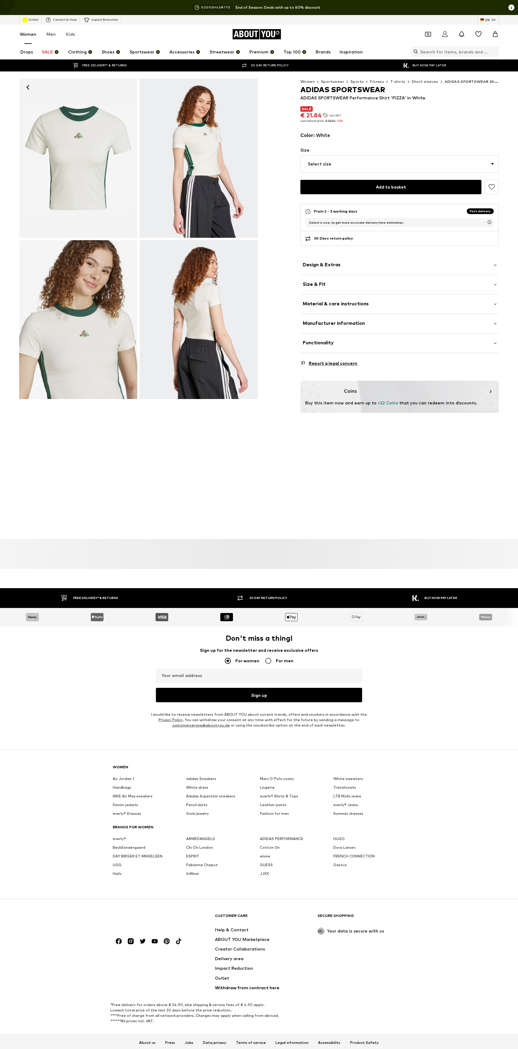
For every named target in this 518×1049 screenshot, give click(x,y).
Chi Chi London (199, 847)
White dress (197, 787)
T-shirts (397, 81)
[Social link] (118, 941)
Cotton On (270, 847)
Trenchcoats (344, 787)
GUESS (266, 865)
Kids (70, 34)
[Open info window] (511, 8)
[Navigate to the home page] (145, 918)
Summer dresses (348, 813)
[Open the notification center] (461, 34)
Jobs (189, 1042)
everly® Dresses (127, 813)
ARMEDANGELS (200, 838)
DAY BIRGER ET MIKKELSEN (137, 856)
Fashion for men (274, 813)
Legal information (291, 1042)
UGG (117, 865)
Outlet (33, 19)
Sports (357, 81)
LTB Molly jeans (347, 796)
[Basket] (495, 34)
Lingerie (267, 787)
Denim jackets (125, 805)
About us (147, 1042)
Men (51, 34)
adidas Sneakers (201, 778)
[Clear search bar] (494, 51)
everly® (119, 838)
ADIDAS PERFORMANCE (281, 838)
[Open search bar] (414, 51)
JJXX (264, 873)
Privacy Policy (171, 720)
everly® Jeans (345, 805)
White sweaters (348, 778)
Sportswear (332, 81)
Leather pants (273, 805)
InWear (192, 873)
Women (28, 34)
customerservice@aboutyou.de (201, 725)
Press (170, 1042)
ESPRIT (192, 856)
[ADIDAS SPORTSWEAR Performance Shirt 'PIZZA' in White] (78, 319)
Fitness (377, 81)
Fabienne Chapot (202, 865)
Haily (117, 873)
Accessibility (329, 1042)
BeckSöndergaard (129, 847)
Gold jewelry (197, 813)
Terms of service (251, 1042)
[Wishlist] (478, 34)
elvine (265, 856)
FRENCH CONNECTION (354, 856)
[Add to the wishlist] (491, 187)
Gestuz (340, 865)
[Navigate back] (28, 87)
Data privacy (214, 1042)
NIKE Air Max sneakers (133, 796)
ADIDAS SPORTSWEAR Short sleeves (481, 81)
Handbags (122, 787)
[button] (399, 164)
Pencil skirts (196, 805)
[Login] (444, 34)
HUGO (339, 838)
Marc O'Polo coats (277, 778)
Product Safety (364, 1042)
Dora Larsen (344, 847)
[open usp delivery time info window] (489, 222)
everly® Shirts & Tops (279, 796)
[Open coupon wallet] (428, 34)
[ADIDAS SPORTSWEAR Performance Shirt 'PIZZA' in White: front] (78, 158)
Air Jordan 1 (123, 778)
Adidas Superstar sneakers (210, 796)
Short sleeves (425, 81)
